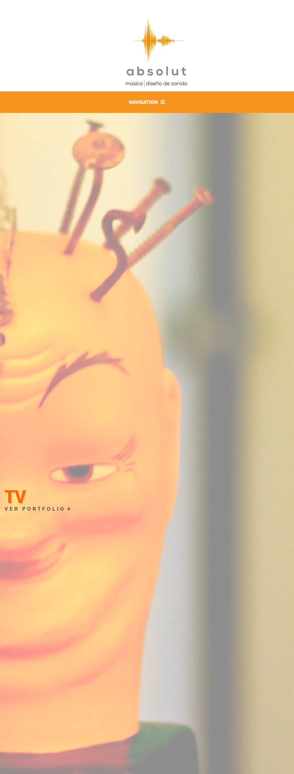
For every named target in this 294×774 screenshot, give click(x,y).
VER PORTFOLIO (35, 508)
